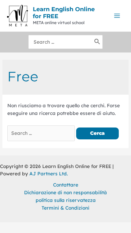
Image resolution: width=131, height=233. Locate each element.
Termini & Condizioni (65, 208)
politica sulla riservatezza (66, 200)
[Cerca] (97, 42)
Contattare (65, 185)
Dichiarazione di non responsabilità (65, 192)
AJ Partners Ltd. (48, 173)
